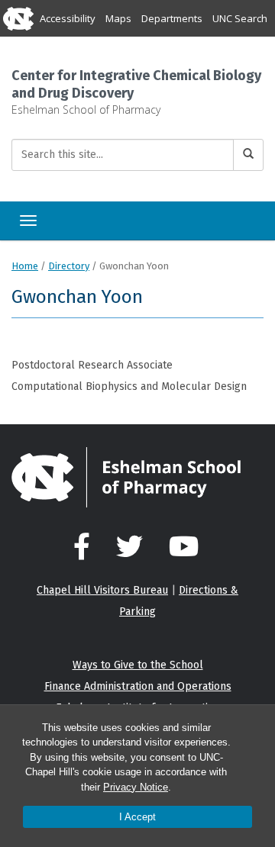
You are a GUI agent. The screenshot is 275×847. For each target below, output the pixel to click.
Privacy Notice (135, 787)
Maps (118, 18)
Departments (171, 18)
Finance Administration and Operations (137, 686)
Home (24, 266)
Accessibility (67, 18)
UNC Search (239, 18)
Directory (68, 266)
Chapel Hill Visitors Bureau (102, 590)
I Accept (137, 817)
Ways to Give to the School (138, 665)
